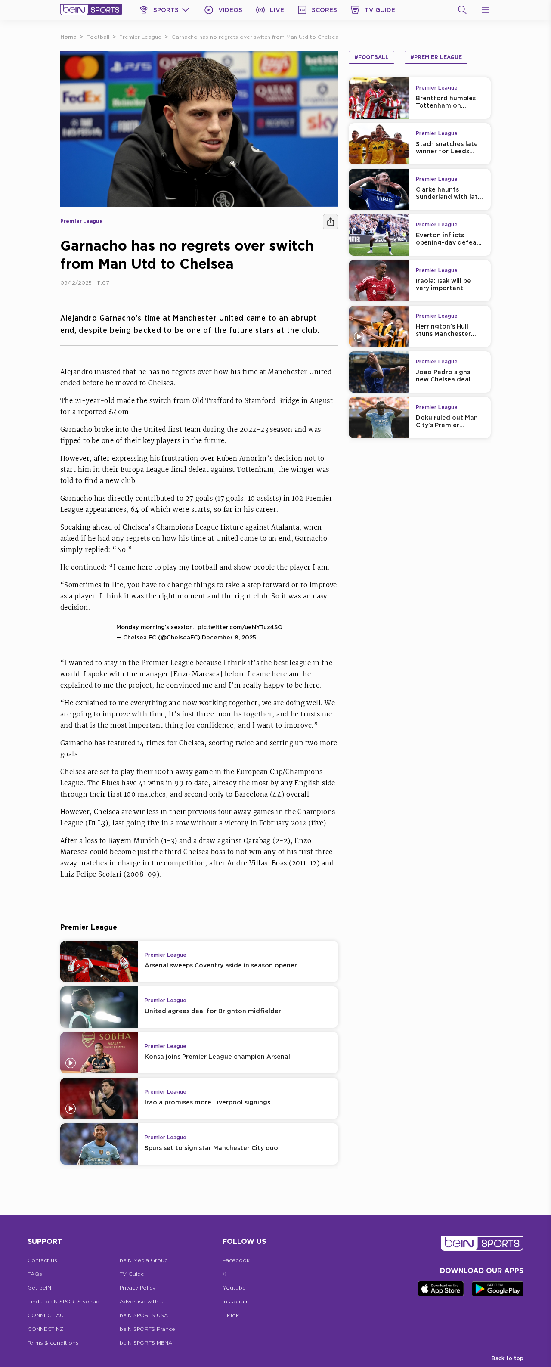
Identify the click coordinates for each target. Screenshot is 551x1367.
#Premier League (436, 57)
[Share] (330, 221)
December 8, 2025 (229, 637)
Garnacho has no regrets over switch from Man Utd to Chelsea (255, 37)
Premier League (140, 37)
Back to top (507, 1358)
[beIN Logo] (91, 10)
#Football (371, 57)
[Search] (462, 10)
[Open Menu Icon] (485, 10)
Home (68, 37)
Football (98, 37)
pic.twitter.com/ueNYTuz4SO (240, 627)
